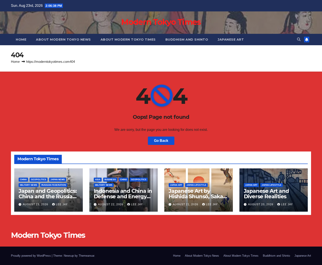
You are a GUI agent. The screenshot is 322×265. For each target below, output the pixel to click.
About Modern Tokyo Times (128, 39)
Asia (97, 179)
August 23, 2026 (36, 204)
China (23, 179)
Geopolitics (38, 179)
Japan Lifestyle (196, 185)
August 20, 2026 (261, 204)
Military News (28, 185)
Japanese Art (231, 39)
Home (21, 39)
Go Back (161, 140)
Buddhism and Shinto (186, 39)
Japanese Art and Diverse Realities (266, 194)
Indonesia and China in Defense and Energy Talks (123, 196)
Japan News (57, 179)
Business (110, 179)
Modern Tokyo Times (161, 22)
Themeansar (86, 255)
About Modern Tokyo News (63, 39)
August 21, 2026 (186, 204)
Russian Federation (53, 185)
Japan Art (176, 185)
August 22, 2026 (111, 204)
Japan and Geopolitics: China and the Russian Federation (48, 196)
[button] (299, 39)
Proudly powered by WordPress (31, 255)
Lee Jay (62, 204)
